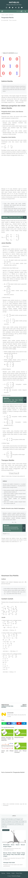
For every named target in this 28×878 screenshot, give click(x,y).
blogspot (19, 819)
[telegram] (24, 723)
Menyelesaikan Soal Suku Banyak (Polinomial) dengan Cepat (13, 400)
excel (4, 821)
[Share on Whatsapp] (6, 7)
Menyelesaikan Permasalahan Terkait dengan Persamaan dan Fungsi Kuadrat (11, 529)
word (4, 826)
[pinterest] (19, 723)
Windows (20, 824)
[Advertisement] (14, 37)
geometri (11, 821)
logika (24, 821)
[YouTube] (21, 7)
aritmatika (12, 819)
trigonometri (12, 824)
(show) (16, 53)
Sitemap (3, 873)
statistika (4, 824)
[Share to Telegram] (15, 7)
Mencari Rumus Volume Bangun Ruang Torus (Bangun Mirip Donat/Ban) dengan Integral (14, 854)
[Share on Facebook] (9, 7)
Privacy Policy (19, 873)
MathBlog (14, 2)
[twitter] (13, 723)
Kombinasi (24, 706)
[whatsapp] (3, 723)
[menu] (2, 11)
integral (17, 821)
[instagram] (18, 7)
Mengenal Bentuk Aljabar (15, 217)
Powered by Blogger (16, 876)
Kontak (13, 873)
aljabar (4, 819)
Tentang (8, 873)
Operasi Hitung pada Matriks (7, 707)
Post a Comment (12, 20)
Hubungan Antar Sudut (9, 862)
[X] (12, 7)
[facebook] (8, 723)
